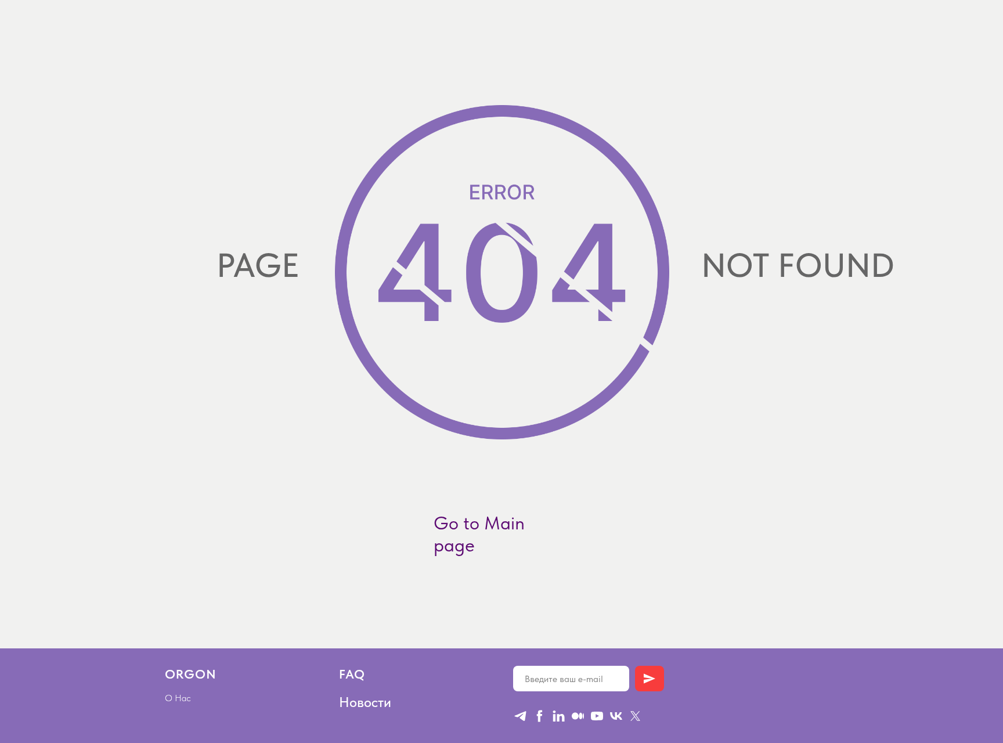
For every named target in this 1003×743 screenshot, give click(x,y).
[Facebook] (539, 716)
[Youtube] (597, 716)
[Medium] (578, 716)
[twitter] (635, 716)
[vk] (616, 716)
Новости (365, 702)
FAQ (352, 673)
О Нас (178, 698)
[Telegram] (520, 716)
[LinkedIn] (558, 716)
